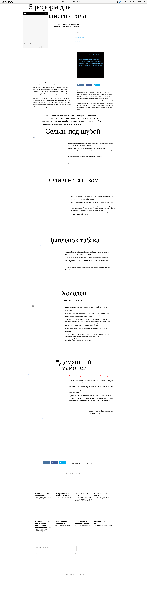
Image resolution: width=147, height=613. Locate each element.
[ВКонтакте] (80, 85)
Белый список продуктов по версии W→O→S (101, 498)
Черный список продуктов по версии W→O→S (43, 498)
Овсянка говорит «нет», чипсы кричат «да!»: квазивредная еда (43, 524)
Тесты (63, 1)
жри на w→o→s (78, 41)
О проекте (131, 1)
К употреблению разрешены (101, 494)
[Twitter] (97, 85)
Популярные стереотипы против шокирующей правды (103, 526)
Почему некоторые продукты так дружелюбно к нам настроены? (83, 500)
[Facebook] (89, 85)
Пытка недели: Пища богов (61, 522)
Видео (73, 1)
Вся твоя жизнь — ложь (101, 522)
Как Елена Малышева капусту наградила (63, 498)
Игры (68, 1)
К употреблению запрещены (42, 494)
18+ (145, 1)
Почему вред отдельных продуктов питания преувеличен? (41, 530)
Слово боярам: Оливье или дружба (82, 522)
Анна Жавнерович (79, 37)
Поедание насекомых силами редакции (62, 526)
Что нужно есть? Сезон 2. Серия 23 (62, 494)
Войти (139, 1)
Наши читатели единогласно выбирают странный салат (82, 526)
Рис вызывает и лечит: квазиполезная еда (82, 495)
